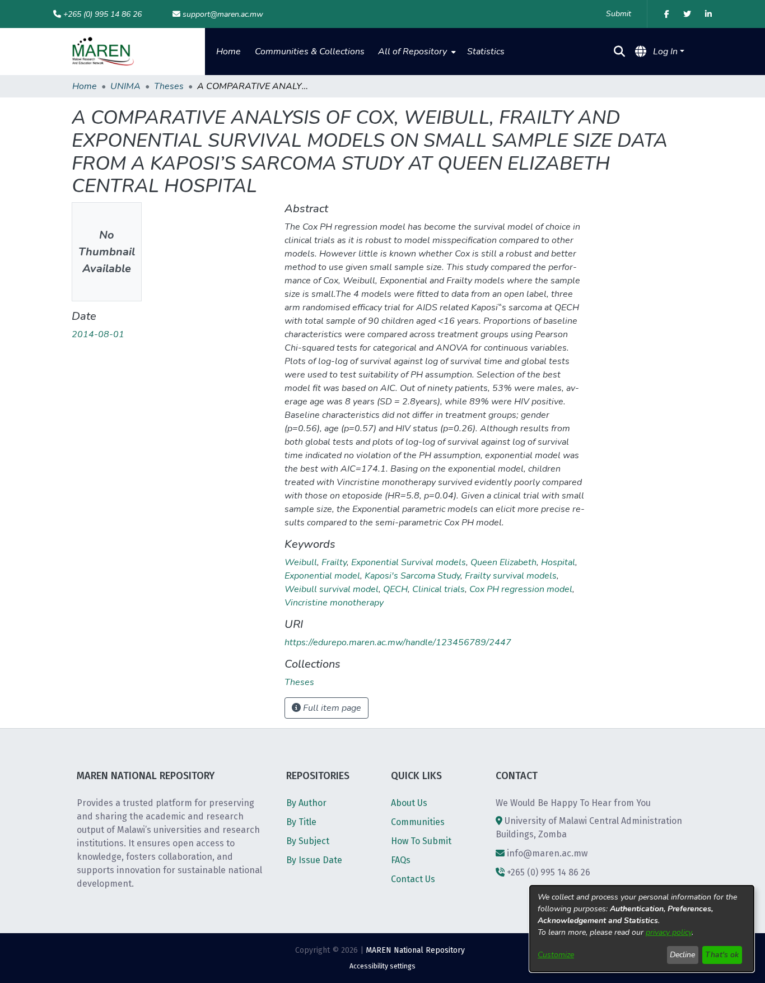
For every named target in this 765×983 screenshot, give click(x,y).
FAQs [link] (401, 860)
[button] (103, 51)
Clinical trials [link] (438, 589)
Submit (618, 13)
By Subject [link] (307, 841)
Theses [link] (169, 86)
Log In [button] (666, 51)
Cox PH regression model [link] (520, 589)
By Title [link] (301, 822)
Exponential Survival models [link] (408, 562)
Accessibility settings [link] (382, 966)
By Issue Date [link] (314, 860)
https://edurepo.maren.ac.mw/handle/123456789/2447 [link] (397, 642)
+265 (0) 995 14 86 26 (102, 14)
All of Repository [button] (412, 51)
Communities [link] (418, 822)
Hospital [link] (558, 562)
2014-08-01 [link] (98, 334)
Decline (682, 954)
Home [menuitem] (228, 51)
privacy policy (669, 932)
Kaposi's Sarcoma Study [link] (412, 576)
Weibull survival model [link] (331, 589)
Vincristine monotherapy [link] (334, 603)
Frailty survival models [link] (511, 576)
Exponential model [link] (322, 576)
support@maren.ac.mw (223, 14)
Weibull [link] (300, 562)
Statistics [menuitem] (486, 51)
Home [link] (84, 86)
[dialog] (642, 929)
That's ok (722, 954)
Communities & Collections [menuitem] (310, 51)
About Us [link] (409, 803)
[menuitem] (416, 51)
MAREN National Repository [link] (415, 950)
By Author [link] (306, 803)
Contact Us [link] (413, 879)
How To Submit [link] (421, 841)
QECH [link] (395, 589)
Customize (556, 954)
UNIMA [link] (125, 86)
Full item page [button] (331, 708)
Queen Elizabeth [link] (503, 562)
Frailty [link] (334, 562)
